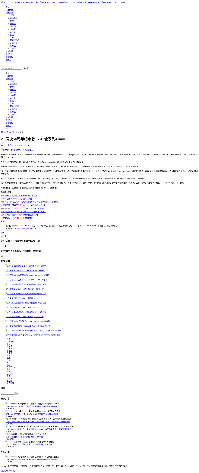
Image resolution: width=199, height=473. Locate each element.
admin (3, 145)
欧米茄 (13, 26)
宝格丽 (9, 381)
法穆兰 (13, 46)
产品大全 (9, 10)
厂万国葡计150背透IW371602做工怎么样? (22, 208)
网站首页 (4, 132)
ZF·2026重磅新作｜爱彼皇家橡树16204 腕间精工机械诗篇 (29, 444)
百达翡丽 (14, 18)
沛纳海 (13, 24)
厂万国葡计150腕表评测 (16, 199)
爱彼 (12, 21)
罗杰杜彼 (10, 383)
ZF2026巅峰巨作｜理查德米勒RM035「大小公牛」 (26, 437)
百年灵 (13, 32)
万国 (12, 15)
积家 (12, 35)
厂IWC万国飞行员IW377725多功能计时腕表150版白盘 (29, 202)
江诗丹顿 (14, 43)
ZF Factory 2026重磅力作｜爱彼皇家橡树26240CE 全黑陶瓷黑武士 (32, 414)
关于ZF (8, 60)
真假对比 (9, 54)
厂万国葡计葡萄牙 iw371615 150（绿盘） (24, 205)
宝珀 (8, 372)
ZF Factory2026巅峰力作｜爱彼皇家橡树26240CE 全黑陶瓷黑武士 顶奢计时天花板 (38, 429)
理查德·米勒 (15, 40)
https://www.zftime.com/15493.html (28, 229)
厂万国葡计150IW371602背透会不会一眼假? (23, 212)
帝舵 (12, 37)
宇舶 (8, 358)
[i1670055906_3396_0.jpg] (17, 150)
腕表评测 (9, 13)
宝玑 (12, 49)
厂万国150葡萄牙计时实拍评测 (19, 196)
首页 (7, 7)
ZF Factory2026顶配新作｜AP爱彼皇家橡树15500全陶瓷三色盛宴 (32, 406)
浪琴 (8, 355)
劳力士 (9, 362)
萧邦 (8, 369)
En (7, 62)
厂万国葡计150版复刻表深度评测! (19, 215)
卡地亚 (13, 29)
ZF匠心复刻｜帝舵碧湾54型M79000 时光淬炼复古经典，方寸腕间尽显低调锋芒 (38, 422)
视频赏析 (9, 57)
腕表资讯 (9, 51)
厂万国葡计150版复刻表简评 (17, 218)
